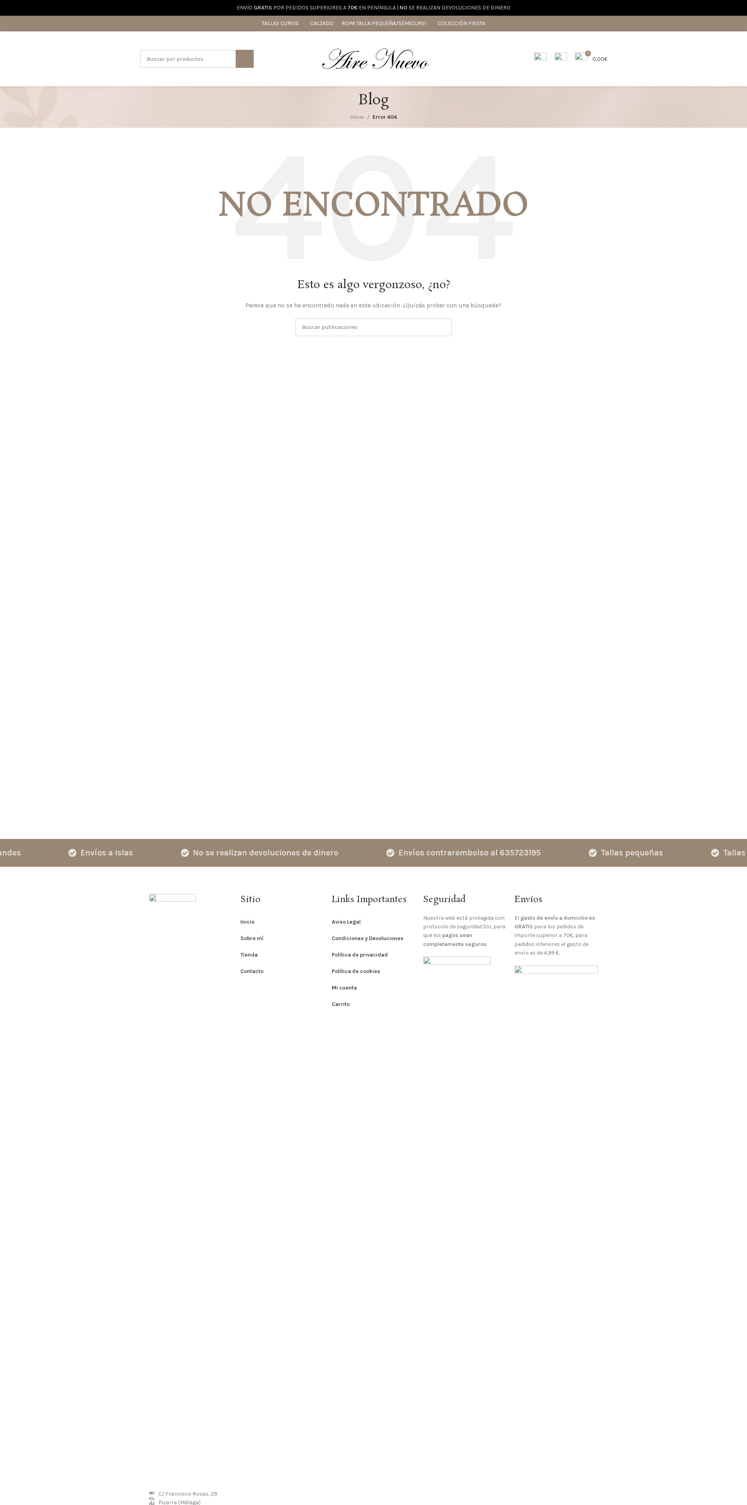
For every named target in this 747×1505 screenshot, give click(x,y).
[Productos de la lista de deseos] (561, 59)
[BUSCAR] (245, 59)
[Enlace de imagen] (172, 1187)
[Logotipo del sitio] (375, 58)
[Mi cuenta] (540, 59)
